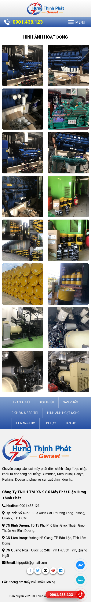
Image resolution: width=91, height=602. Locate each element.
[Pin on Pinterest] (53, 570)
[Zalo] (80, 580)
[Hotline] (80, 594)
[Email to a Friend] (45, 570)
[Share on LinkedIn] (60, 570)
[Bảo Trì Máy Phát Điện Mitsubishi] (23, 371)
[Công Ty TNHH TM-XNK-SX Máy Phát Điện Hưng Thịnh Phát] (45, 8)
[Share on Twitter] (37, 570)
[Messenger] (80, 565)
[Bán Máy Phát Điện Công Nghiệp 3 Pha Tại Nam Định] (68, 109)
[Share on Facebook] (30, 570)
